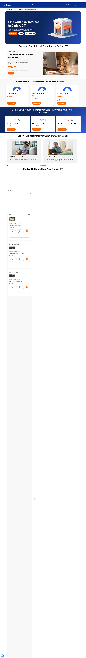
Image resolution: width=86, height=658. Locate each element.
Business (11, 1)
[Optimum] (7, 5)
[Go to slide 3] (45, 165)
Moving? (80, 1)
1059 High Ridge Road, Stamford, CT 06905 (16, 253)
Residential (6, 1)
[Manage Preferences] (2, 655)
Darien (21, 9)
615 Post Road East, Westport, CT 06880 (16, 281)
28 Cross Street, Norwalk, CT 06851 (15, 225)
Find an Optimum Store (30, 33)
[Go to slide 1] (42, 165)
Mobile (23, 4)
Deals (33, 4)
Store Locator (74, 1)
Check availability (12, 33)
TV (37, 4)
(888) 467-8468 (11, 227)
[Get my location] (30, 193)
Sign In (78, 4)
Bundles (28, 4)
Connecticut (16, 9)
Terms (17, 73)
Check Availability (11, 103)
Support (70, 4)
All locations (9, 9)
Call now (21, 33)
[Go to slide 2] (44, 165)
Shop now (11, 73)
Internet (17, 4)
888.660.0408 (67, 1)
